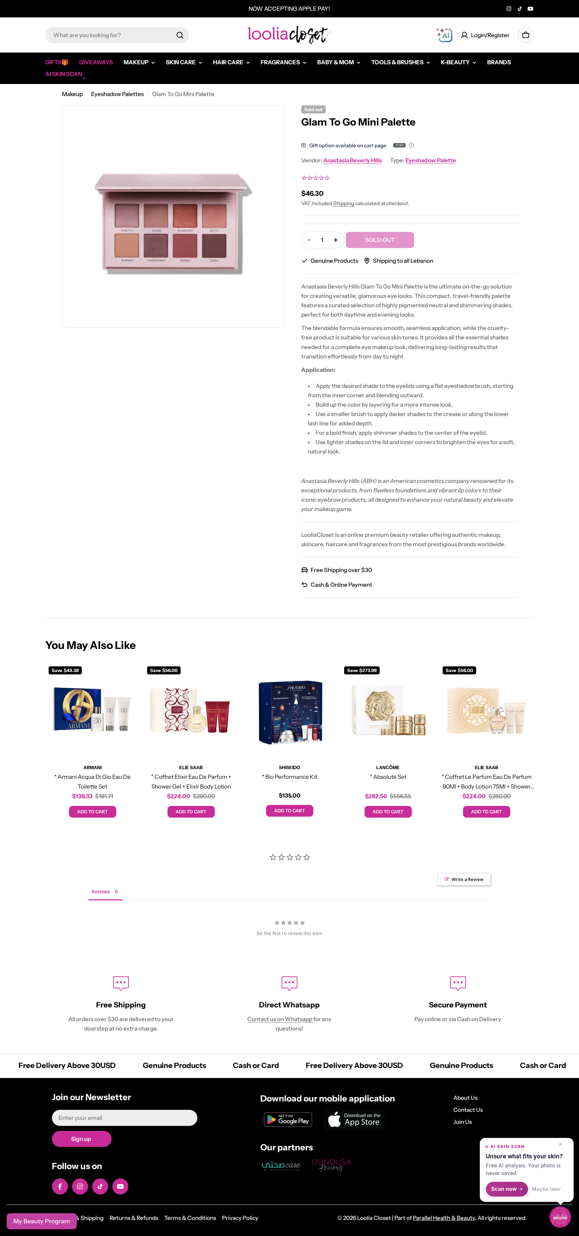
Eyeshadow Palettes (117, 94)
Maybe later (546, 1189)
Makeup (72, 94)
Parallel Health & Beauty (444, 1218)
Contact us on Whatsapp (280, 1019)
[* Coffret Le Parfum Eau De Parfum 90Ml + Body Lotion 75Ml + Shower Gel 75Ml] (486, 710)
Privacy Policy (240, 1218)
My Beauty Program (41, 1221)
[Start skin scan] (560, 1216)
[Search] (180, 35)
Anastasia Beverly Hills (352, 160)
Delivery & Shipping (78, 1218)
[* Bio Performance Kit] (289, 710)
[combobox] (117, 35)
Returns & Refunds (134, 1218)
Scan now (504, 1189)
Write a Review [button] (468, 879)
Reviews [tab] (101, 891)
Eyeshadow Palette (430, 160)
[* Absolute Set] (388, 710)
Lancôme (388, 767)
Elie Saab (191, 767)
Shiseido (289, 767)
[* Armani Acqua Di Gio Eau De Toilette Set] (92, 710)
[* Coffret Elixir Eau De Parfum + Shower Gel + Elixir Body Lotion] (191, 710)
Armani (92, 767)
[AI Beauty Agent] (444, 35)
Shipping (343, 203)
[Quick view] (130, 678)
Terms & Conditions (190, 1218)
